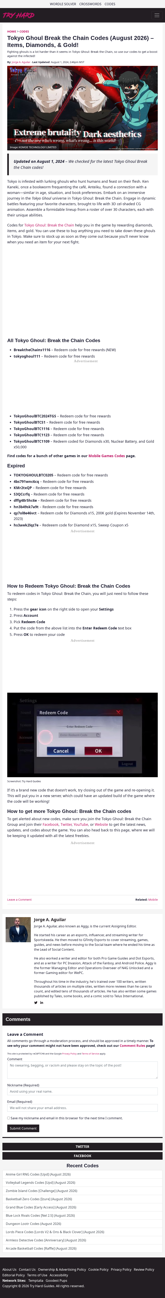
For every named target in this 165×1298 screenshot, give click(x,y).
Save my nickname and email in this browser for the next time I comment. (67, 1118)
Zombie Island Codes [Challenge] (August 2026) (41, 1191)
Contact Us (27, 1269)
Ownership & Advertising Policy (62, 1269)
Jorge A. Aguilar (21, 62)
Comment (14, 1059)
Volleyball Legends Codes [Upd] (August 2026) (40, 1182)
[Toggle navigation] (157, 15)
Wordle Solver (63, 4)
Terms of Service (90, 1053)
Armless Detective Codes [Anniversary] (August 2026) (46, 1240)
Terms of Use (37, 1275)
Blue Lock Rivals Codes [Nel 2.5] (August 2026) (40, 1215)
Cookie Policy (98, 1269)
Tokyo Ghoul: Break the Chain (49, 225)
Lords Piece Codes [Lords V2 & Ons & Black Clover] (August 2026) (55, 1232)
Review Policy (144, 1269)
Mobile (153, 899)
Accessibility (59, 1275)
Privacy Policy (69, 1053)
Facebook (51, 824)
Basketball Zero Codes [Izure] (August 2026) (39, 1199)
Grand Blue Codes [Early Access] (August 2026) (41, 1207)
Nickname (23, 1085)
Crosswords (90, 4)
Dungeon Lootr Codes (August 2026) (33, 1224)
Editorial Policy (13, 1275)
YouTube (81, 824)
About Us (9, 1269)
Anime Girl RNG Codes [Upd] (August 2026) (38, 1174)
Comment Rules (132, 1045)
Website (101, 824)
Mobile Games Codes (107, 455)
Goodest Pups (56, 1280)
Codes (110, 4)
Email (19, 1101)
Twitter (66, 824)
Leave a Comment (19, 899)
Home (11, 31)
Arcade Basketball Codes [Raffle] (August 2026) (41, 1248)
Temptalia (35, 1280)
